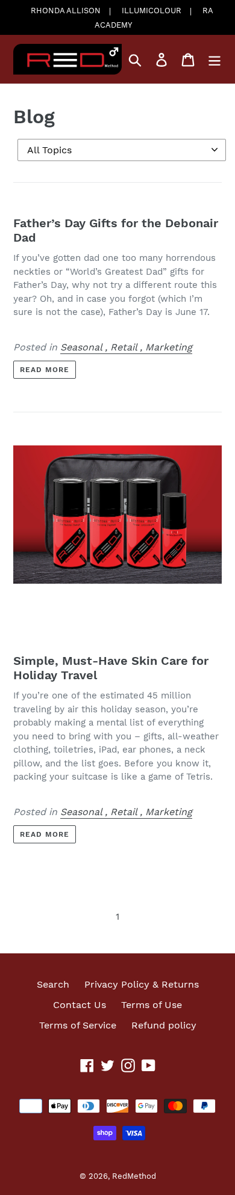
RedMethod (134, 1176)
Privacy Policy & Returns (141, 984)
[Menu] (214, 59)
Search (53, 984)
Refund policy (163, 1025)
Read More (44, 369)
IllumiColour (151, 10)
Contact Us (79, 1004)
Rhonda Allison (66, 10)
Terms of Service (77, 1025)
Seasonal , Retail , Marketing (126, 347)
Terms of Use (151, 1004)
